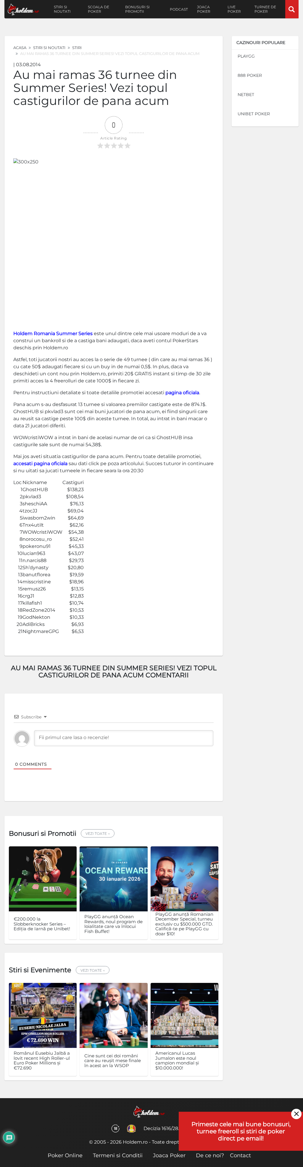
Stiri (77, 47)
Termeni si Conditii (118, 1155)
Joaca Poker (203, 9)
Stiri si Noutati (49, 47)
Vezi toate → (98, 833)
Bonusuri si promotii (137, 9)
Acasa (19, 47)
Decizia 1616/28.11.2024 (169, 1128)
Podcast (179, 9)
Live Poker (234, 9)
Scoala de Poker (98, 9)
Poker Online (65, 1155)
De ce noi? (210, 1155)
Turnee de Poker (265, 9)
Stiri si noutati (62, 9)
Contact (240, 1155)
